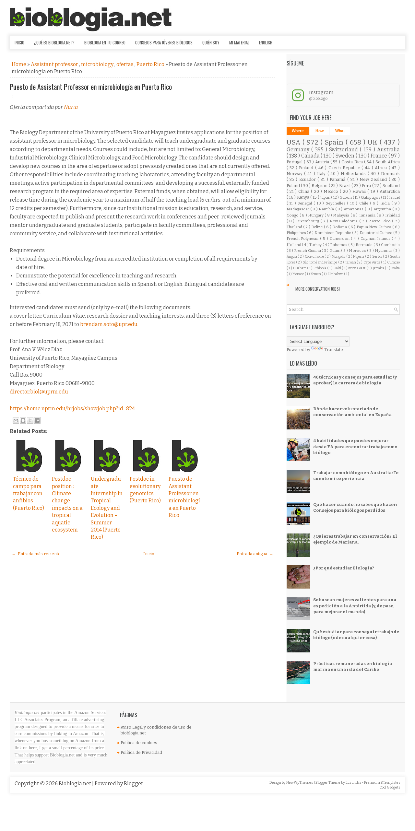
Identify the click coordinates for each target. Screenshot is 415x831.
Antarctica (390, 191)
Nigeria (359, 256)
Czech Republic (345, 167)
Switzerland (344, 149)
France (379, 156)
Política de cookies (139, 742)
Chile (364, 203)
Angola (292, 256)
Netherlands (354, 173)
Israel (394, 197)
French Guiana (308, 250)
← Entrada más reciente (36, 553)
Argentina (383, 209)
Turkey (316, 244)
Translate (333, 349)
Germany (299, 149)
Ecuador (308, 179)
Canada (311, 156)
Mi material (239, 42)
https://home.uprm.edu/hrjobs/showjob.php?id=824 (72, 408)
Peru (367, 185)
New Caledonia (344, 221)
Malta (395, 268)
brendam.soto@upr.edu (108, 324)
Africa (382, 167)
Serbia (377, 256)
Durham (300, 268)
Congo (293, 215)
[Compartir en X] (30, 420)
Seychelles (336, 203)
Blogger (133, 783)
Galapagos (371, 197)
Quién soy (210, 42)
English (265, 42)
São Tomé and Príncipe (320, 262)
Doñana (340, 227)
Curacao (393, 262)
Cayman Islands (376, 238)
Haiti (338, 268)
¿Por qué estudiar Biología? (343, 568)
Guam (335, 250)
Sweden (346, 156)
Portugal (295, 161)
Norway (295, 173)
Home (19, 64)
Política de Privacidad (141, 752)
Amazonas (354, 209)
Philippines (297, 232)
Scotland (391, 185)
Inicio (19, 42)
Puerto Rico (150, 64)
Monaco (298, 274)
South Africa (387, 161)
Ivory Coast (357, 268)
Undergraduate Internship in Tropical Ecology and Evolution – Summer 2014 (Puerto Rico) (107, 508)
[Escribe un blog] (23, 420)
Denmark (390, 173)
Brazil (345, 185)
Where (298, 131)
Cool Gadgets (389, 787)
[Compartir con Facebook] (37, 420)
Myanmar (384, 250)
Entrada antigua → (255, 553)
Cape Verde (372, 262)
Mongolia (339, 256)
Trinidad (392, 215)
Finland (307, 167)
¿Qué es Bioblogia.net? (54, 42)
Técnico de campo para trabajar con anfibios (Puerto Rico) (28, 493)
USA (295, 142)
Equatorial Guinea (376, 232)
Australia (388, 149)
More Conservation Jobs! (317, 289)
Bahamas (339, 244)
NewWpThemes (300, 782)
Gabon (345, 197)
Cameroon (340, 238)
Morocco (358, 250)
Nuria (71, 107)
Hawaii (359, 191)
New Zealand (374, 179)
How (319, 131)
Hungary (316, 215)
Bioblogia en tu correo (104, 42)
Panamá (338, 179)
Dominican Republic (333, 232)
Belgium (320, 185)
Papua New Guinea (374, 227)
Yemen (316, 274)
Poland (294, 185)
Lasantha (354, 782)
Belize (317, 227)
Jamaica (379, 268)
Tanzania (367, 215)
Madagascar (299, 209)
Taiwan (351, 262)
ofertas (125, 64)
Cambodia (390, 244)
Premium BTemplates (382, 782)
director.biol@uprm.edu (39, 392)
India (385, 203)
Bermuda (365, 244)
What (340, 131)
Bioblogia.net (75, 783)
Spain (335, 142)
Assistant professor (55, 64)
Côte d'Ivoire (315, 256)
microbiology (97, 64)
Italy (322, 173)
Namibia (327, 209)
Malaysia (341, 215)
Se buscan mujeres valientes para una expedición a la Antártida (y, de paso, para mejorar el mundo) (354, 605)
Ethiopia (320, 268)
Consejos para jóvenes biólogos (164, 42)
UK (374, 142)
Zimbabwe (335, 274)
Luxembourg (308, 221)
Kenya (303, 197)
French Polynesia (303, 238)
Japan (325, 197)
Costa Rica (352, 161)
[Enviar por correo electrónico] (16, 420)
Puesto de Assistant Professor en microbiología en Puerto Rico (91, 86)
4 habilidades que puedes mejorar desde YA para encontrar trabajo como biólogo (355, 446)
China (304, 191)
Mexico (332, 191)
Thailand (295, 227)
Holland (294, 244)
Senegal (306, 203)
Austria (322, 161)
